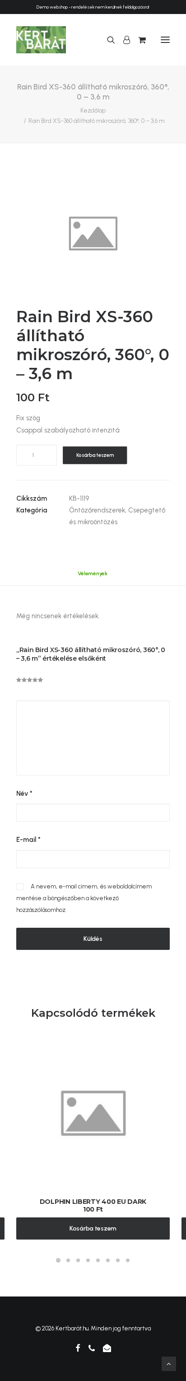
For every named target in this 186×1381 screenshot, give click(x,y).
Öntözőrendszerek (97, 510)
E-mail (28, 840)
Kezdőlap (93, 110)
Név (24, 793)
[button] (165, 40)
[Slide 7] (118, 1260)
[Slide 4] (88, 1260)
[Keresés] (107, 40)
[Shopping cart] (138, 40)
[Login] (122, 40)
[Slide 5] (98, 1260)
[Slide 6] (108, 1260)
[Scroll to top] (169, 1363)
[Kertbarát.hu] (41, 39)
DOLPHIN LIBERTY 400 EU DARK (93, 1202)
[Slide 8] (128, 1260)
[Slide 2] (68, 1260)
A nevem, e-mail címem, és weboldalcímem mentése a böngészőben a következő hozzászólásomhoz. (84, 898)
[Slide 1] (58, 1260)
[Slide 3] (78, 1260)
